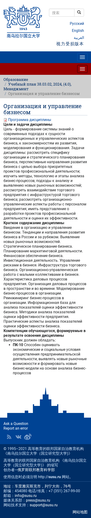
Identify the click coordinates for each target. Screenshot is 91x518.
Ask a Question (16, 423)
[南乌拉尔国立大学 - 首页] (23, 21)
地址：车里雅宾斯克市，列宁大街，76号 (37, 486)
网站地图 (80, 512)
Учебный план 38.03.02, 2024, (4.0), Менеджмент (37, 86)
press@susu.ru (38, 500)
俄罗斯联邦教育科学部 (36, 470)
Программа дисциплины (29, 119)
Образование (16, 79)
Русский (77, 23)
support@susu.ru (44, 505)
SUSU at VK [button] (18, 437)
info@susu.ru (26, 495)
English (78, 30)
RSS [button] (9, 437)
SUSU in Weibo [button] (28, 437)
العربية (79, 37)
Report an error (16, 428)
